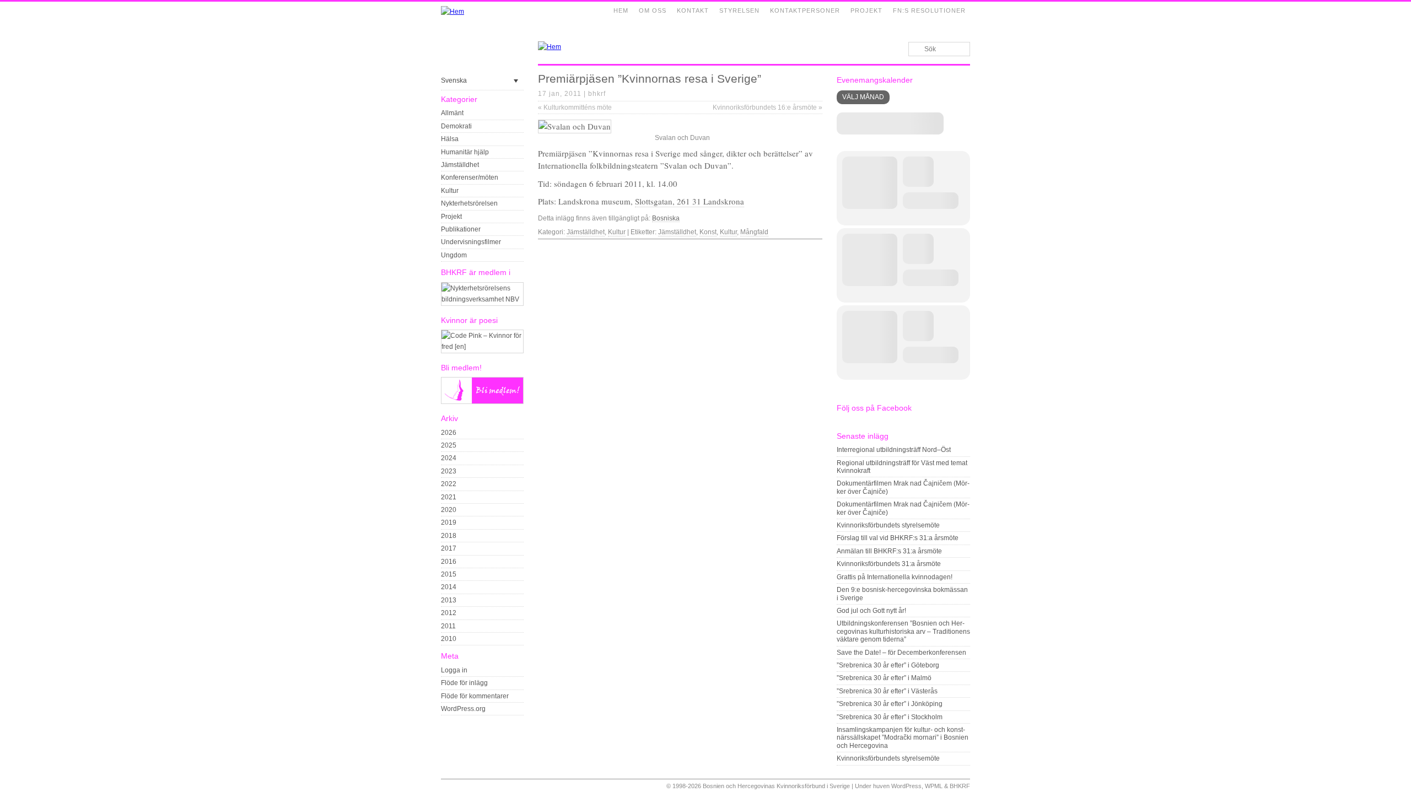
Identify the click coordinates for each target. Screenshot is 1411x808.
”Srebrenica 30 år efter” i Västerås (887, 691)
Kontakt (693, 10)
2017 (448, 548)
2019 (448, 522)
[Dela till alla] (816, 248)
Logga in (454, 670)
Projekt (866, 10)
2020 (448, 510)
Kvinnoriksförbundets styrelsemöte (888, 525)
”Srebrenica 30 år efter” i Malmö (884, 678)
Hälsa (450, 139)
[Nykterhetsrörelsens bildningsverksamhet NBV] (482, 299)
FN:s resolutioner (929, 10)
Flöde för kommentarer (475, 696)
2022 (448, 484)
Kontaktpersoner (805, 10)
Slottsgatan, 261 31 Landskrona (689, 201)
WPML (934, 786)
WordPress (906, 786)
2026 (448, 433)
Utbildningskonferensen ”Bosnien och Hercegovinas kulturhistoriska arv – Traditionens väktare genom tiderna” (903, 631)
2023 (448, 471)
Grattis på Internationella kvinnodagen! (894, 577)
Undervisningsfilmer (471, 242)
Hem (620, 10)
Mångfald (754, 232)
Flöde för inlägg (464, 683)
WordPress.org (463, 709)
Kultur (450, 191)
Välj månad (863, 97)
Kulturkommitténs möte (575, 107)
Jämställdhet (460, 165)
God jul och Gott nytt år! (871, 611)
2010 (448, 639)
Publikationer (461, 229)
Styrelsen (739, 10)
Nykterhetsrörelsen (469, 203)
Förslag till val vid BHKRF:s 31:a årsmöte (897, 538)
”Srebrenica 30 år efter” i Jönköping (890, 704)
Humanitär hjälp (465, 152)
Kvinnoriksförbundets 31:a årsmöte (889, 564)
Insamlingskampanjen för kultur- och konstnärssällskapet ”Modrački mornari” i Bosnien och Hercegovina (902, 738)
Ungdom (454, 255)
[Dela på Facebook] (791, 248)
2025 (448, 445)
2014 (448, 587)
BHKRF (960, 786)
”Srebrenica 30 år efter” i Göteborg (888, 665)
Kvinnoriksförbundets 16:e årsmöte (767, 107)
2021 (448, 497)
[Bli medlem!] (482, 402)
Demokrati (456, 126)
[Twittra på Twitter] (804, 248)
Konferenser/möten (469, 177)
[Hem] (452, 11)
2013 (448, 600)
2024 (448, 458)
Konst (708, 232)
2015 (448, 574)
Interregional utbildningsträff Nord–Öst (894, 450)
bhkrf (597, 94)
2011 (448, 626)
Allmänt (452, 113)
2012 (448, 613)
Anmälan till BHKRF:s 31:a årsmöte (889, 551)
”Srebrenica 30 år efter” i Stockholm (890, 717)
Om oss (652, 10)
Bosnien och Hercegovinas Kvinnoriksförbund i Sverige (776, 786)
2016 (448, 561)
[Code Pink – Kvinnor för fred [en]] (482, 347)
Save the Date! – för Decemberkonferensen (901, 652)
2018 (448, 536)
